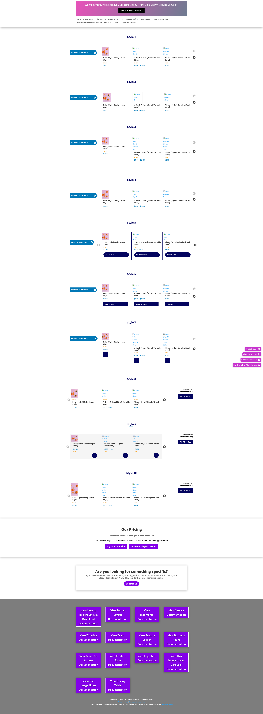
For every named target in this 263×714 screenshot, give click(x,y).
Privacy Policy (123, 702)
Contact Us (131, 583)
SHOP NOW (185, 396)
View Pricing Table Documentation (117, 685)
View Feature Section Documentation (147, 639)
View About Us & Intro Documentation (88, 660)
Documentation (161, 20)
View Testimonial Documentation (147, 614)
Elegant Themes (167, 704)
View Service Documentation (176, 612)
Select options (137, 97)
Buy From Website (116, 546)
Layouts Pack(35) (115, 20)
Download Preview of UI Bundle (89, 23)
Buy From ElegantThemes (143, 546)
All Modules (145, 20)
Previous (194, 51)
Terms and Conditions (137, 702)
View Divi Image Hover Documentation (88, 685)
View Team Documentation (117, 637)
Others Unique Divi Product (125, 23)
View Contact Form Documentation (117, 660)
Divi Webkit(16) (132, 20)
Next (194, 57)
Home (78, 20)
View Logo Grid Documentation (147, 658)
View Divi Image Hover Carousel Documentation (176, 662)
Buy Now (107, 23)
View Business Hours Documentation (176, 639)
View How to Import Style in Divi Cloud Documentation (88, 616)
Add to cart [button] (107, 97)
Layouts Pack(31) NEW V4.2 (94, 20)
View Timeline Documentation (88, 637)
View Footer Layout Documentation (117, 614)
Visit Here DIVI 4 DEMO (131, 10)
